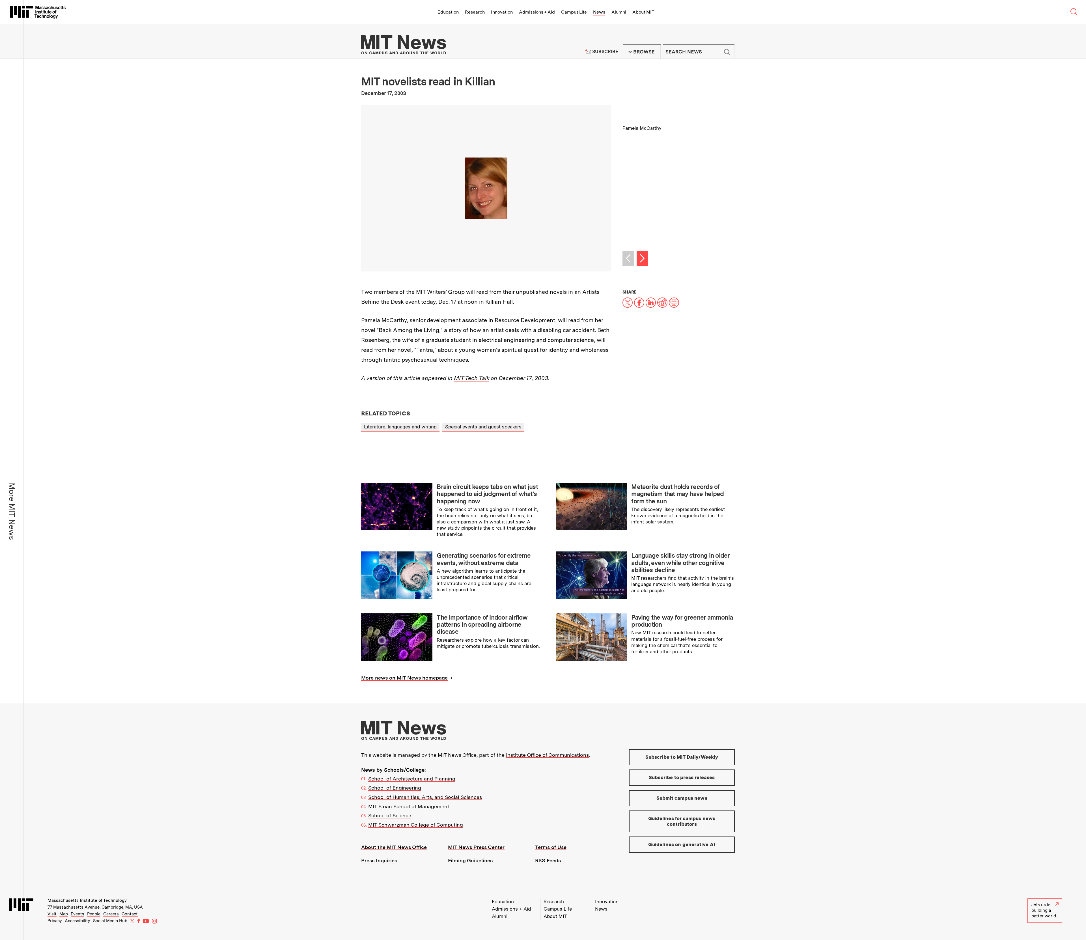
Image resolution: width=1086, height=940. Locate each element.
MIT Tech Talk (471, 378)
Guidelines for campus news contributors (681, 821)
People (93, 914)
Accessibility (77, 920)
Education (448, 12)
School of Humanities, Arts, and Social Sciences (425, 797)
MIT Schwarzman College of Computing (415, 825)
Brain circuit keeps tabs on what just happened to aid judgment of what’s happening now (487, 494)
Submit (727, 52)
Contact (130, 914)
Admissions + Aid (537, 12)
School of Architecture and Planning (411, 779)
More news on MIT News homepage (404, 678)
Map (63, 914)
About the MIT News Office (394, 847)
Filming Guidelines (470, 860)
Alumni (618, 12)
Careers (111, 914)
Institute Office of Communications (547, 755)
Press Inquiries (379, 860)
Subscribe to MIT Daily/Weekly (681, 757)
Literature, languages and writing (400, 427)
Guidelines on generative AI (681, 844)
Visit (52, 914)
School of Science (389, 815)
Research (475, 12)
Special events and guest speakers (483, 427)
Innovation (502, 12)
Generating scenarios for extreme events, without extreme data (484, 559)
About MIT (643, 12)
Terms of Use (550, 847)
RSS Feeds (548, 860)
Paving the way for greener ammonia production (682, 621)
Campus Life (574, 12)
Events (77, 914)
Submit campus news (681, 798)
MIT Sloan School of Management (408, 806)
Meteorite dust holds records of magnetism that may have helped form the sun (677, 494)
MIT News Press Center (476, 847)
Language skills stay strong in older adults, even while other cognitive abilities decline (680, 563)
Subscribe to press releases (682, 777)
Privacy (55, 920)
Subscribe (605, 51)
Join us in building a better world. (1044, 910)
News (599, 12)
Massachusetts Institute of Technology (87, 900)
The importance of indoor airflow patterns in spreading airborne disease (482, 624)
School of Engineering (394, 788)
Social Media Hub (110, 920)
